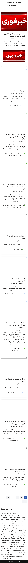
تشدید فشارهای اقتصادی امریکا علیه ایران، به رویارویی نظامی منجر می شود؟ (14, 186)
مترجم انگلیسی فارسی (7, 525)
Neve (19, 561)
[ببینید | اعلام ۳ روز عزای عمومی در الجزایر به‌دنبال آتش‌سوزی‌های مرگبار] (14, 122)
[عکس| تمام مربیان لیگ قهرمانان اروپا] (14, 223)
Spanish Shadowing (19, 517)
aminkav (22, 38)
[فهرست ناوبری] (2, 4)
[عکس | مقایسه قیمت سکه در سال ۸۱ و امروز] (14, 266)
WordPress (10, 561)
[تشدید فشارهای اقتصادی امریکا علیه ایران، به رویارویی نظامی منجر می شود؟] (14, 172)
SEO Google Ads (6, 558)
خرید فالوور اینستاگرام (7, 521)
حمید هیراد (22, 527)
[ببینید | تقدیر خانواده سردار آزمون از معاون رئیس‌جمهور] (14, 457)
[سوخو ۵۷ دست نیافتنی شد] (14, 78)
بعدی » (24, 501)
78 (8, 497)
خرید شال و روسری (19, 515)
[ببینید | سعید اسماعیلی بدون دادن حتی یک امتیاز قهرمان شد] (14, 310)
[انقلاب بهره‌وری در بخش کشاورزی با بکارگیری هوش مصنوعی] (14, 21)
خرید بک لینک (16, 521)
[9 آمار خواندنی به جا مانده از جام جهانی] (14, 366)
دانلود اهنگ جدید (9, 515)
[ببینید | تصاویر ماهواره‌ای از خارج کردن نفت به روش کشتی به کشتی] (14, 409)
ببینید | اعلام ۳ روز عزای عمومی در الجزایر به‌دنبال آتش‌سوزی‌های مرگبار (14, 137)
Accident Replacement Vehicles (15, 556)
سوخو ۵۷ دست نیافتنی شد (17, 90)
